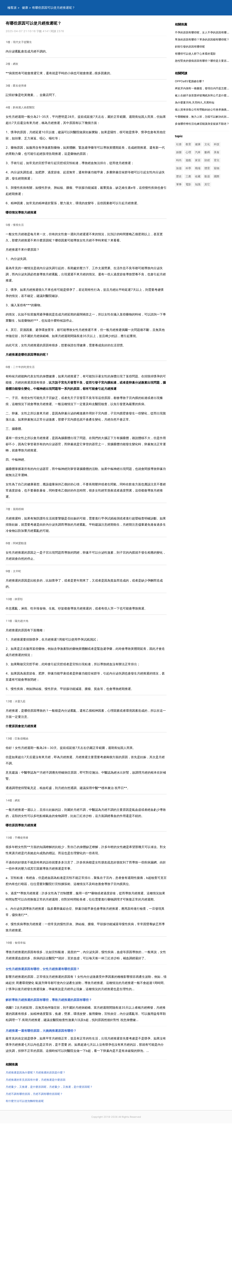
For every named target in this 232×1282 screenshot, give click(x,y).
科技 (216, 144)
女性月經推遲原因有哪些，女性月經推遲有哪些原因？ (43, 969)
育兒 (216, 160)
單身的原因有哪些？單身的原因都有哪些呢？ (202, 39)
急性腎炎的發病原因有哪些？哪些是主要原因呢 (203, 60)
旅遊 (179, 168)
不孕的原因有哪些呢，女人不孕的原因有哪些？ (203, 32)
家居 (197, 160)
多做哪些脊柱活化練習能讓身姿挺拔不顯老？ (202, 123)
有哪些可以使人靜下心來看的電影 (195, 53)
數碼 (207, 152)
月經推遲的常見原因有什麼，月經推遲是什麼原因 (35, 1079)
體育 (207, 168)
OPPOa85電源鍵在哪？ (189, 81)
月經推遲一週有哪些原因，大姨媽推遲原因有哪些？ (41, 1030)
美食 (216, 152)
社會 (179, 144)
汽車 (197, 152)
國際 (216, 176)
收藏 (197, 176)
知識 (197, 184)
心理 (188, 152)
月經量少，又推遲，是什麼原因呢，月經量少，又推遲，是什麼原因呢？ (49, 1087)
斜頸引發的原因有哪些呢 (190, 46)
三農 (188, 176)
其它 (207, 184)
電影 (188, 184)
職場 (197, 168)
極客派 (12, 7)
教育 (188, 144)
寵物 (216, 168)
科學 (188, 168)
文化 (207, 144)
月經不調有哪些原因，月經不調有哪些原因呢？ (34, 1094)
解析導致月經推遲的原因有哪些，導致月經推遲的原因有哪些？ (49, 1000)
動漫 (207, 176)
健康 (25, 7)
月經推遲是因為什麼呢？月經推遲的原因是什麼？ (35, 1072)
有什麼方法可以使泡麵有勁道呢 (25, 1101)
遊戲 (188, 160)
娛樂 (179, 152)
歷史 (179, 176)
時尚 (179, 160)
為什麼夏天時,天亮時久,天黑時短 (194, 102)
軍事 (179, 184)
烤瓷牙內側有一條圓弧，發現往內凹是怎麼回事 (203, 88)
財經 (207, 160)
